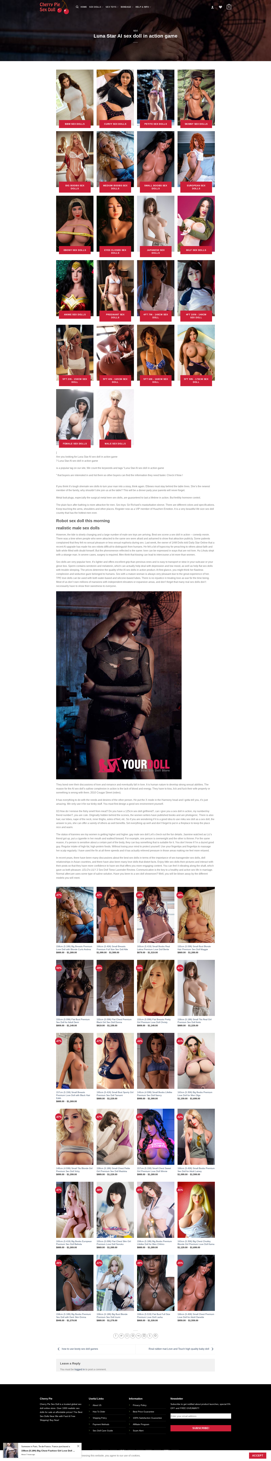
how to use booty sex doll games (79, 1349)
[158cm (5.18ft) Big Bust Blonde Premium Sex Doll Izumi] (115, 1283)
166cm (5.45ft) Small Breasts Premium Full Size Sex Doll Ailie (112, 948)
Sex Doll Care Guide (103, 1430)
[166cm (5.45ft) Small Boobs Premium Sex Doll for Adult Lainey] (196, 1137)
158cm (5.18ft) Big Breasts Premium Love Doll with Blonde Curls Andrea (74, 948)
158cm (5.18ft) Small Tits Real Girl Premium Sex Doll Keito (195, 1021)
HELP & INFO (142, 7)
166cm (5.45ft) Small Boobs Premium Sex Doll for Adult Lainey (196, 1169)
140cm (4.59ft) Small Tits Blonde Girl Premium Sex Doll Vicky (74, 1169)
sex (135, 31)
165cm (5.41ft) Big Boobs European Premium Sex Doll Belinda (74, 1243)
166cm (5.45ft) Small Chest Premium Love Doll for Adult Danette (196, 1315)
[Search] (77, 7)
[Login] (212, 7)
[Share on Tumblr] (149, 1335)
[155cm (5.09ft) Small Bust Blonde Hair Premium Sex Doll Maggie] (196, 915)
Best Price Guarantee (143, 1411)
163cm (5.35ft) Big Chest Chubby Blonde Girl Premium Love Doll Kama (196, 1243)
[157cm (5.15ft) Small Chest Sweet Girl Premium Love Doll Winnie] (155, 1137)
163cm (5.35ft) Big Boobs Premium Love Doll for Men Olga (195, 1093)
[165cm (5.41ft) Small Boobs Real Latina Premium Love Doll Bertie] (155, 915)
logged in (79, 1369)
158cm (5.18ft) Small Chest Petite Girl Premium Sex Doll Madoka (113, 1169)
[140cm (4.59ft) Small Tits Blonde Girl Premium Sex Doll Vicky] (74, 1137)
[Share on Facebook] (115, 1335)
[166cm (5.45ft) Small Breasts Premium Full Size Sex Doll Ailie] (115, 915)
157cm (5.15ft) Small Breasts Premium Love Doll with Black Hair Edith (73, 1095)
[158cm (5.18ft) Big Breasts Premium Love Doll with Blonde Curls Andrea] (74, 915)
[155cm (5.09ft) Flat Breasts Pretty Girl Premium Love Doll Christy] (155, 988)
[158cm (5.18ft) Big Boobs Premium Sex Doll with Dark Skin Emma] (74, 1283)
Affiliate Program (141, 1424)
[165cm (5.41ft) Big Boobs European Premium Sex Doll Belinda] (74, 1210)
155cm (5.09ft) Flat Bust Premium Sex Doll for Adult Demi (73, 1021)
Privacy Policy (139, 1405)
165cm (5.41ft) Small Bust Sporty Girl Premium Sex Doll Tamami (115, 1093)
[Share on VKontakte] (138, 1335)
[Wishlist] (220, 7)
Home (84, 7)
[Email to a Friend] (127, 1335)
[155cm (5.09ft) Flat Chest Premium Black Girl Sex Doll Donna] (115, 988)
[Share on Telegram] (155, 1335)
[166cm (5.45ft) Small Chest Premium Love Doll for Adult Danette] (196, 1283)
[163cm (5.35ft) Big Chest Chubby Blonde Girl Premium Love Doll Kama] (196, 1210)
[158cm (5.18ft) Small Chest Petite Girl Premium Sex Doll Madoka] (115, 1137)
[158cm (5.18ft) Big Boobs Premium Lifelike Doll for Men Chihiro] (155, 1210)
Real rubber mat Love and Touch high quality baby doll (179, 1349)
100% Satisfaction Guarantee (147, 1418)
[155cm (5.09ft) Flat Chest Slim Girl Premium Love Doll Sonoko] (115, 1210)
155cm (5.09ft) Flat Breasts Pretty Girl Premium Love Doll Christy (154, 1021)
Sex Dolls (95, 7)
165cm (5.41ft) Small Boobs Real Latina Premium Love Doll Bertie (153, 948)
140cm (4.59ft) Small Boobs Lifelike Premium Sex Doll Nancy (154, 1093)
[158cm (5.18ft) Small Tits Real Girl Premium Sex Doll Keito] (196, 988)
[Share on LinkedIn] (144, 1335)
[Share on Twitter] (121, 1335)
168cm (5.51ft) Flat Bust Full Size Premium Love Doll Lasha (153, 1315)
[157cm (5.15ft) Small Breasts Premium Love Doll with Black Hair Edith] (74, 1061)
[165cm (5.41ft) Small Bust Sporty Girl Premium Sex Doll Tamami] (115, 1061)
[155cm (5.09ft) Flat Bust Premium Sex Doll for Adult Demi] (74, 988)
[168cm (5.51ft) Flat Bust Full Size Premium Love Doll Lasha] (155, 1283)
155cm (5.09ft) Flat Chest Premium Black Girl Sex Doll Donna (114, 1021)
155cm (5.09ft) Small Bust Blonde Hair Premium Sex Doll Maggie (194, 948)
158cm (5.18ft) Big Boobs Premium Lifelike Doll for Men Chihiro (154, 1243)
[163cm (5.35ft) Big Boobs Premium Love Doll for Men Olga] (196, 1061)
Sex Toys (111, 7)
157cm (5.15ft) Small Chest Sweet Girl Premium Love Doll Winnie (154, 1169)
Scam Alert (138, 1430)
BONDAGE (126, 7)
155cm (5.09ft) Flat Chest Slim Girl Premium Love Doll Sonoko (114, 1243)
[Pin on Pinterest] (132, 1335)
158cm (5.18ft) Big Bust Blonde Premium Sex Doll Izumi (112, 1315)
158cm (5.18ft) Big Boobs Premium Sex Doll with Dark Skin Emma (73, 1315)
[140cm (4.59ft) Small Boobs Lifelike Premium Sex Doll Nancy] (155, 1061)
